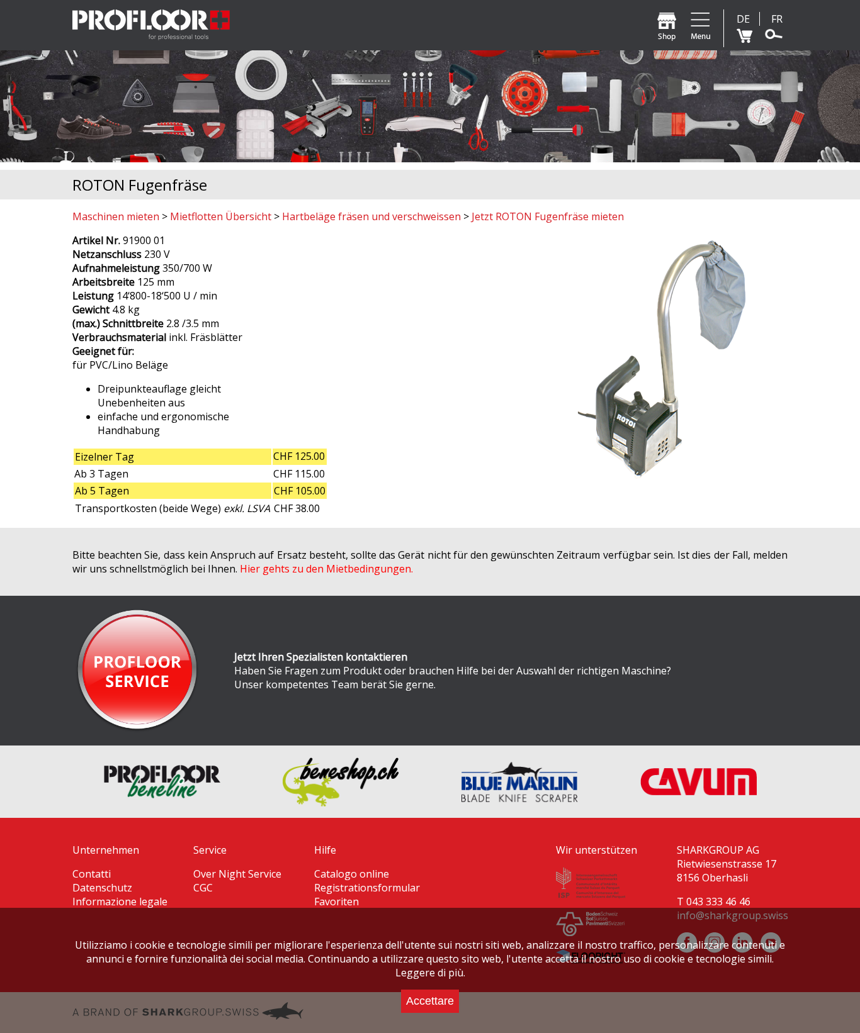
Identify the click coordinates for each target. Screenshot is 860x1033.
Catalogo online (351, 874)
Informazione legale (119, 901)
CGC (203, 888)
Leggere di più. (430, 973)
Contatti (91, 874)
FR (777, 19)
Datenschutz (102, 888)
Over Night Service (237, 874)
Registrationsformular (367, 888)
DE (743, 19)
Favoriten (336, 901)
